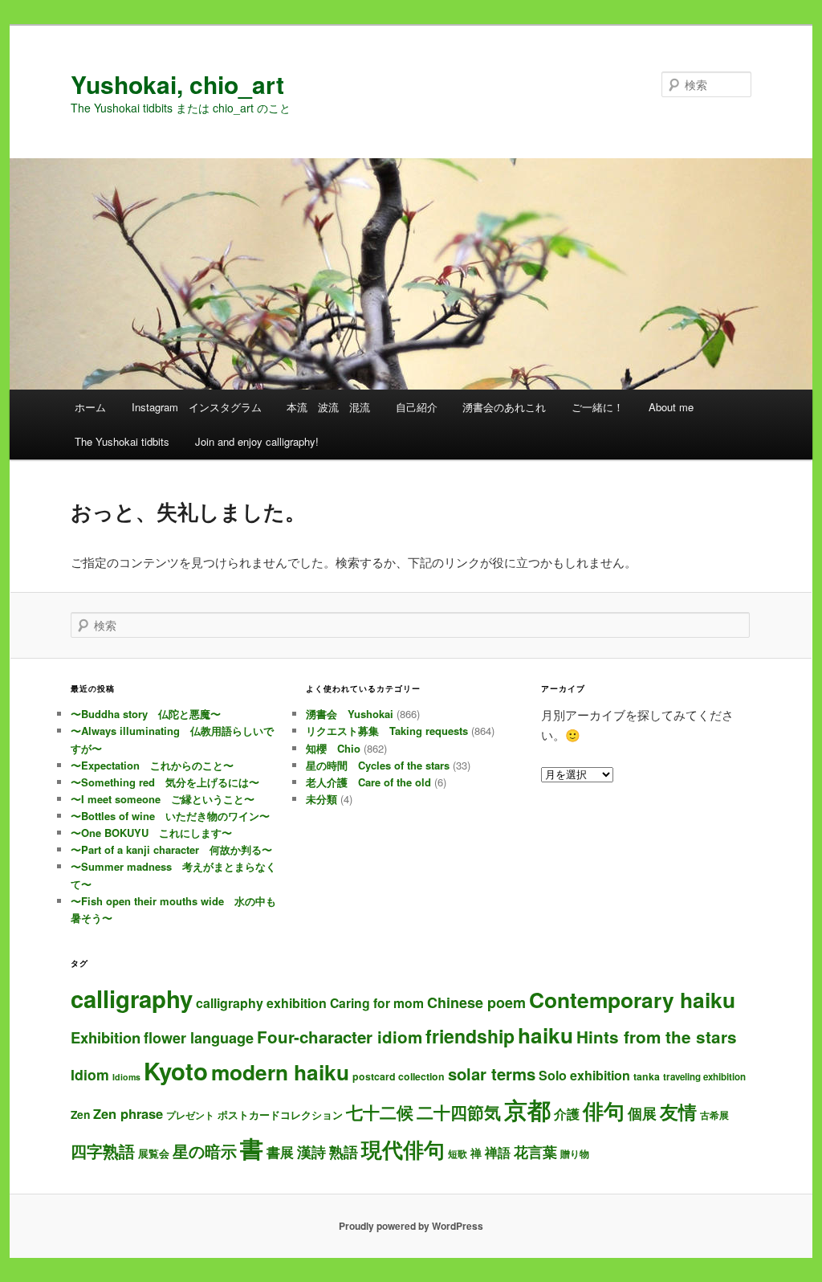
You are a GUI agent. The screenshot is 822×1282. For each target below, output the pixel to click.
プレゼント (190, 1115)
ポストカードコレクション (280, 1114)
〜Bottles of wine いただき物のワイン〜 (170, 815)
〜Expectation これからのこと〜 (152, 765)
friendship (470, 1036)
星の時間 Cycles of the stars (378, 765)
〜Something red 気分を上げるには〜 (165, 782)
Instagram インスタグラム (197, 406)
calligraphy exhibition (261, 1003)
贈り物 (574, 1153)
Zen (80, 1114)
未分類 (321, 798)
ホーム (90, 406)
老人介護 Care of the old (368, 782)
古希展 (714, 1115)
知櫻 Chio (333, 748)
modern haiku (280, 1071)
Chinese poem (476, 1002)
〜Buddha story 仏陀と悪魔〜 (146, 713)
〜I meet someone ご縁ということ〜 (162, 798)
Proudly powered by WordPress (411, 1226)
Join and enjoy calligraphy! (257, 441)
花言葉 (535, 1151)
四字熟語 (103, 1150)
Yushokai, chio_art (177, 84)
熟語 (343, 1151)
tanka (646, 1076)
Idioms (126, 1077)
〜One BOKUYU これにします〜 (151, 832)
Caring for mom (377, 1003)
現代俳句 (403, 1148)
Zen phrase (128, 1113)
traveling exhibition (704, 1077)
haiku (545, 1035)
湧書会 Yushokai (349, 713)
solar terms (491, 1073)
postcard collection (398, 1076)
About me (671, 406)
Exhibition (105, 1037)
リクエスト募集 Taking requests (387, 730)
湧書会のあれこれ (504, 406)
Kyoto (176, 1071)
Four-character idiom (339, 1036)
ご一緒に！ (598, 406)
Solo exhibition (584, 1075)
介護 (567, 1113)
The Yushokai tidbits (122, 441)
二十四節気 (459, 1112)
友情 (678, 1111)
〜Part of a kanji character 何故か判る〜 (171, 849)
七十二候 (379, 1112)
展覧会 (153, 1153)
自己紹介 (416, 406)
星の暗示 (205, 1150)
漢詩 (311, 1151)
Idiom (90, 1074)
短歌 (457, 1153)
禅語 (498, 1152)
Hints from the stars (656, 1036)
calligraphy (132, 998)
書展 (280, 1152)
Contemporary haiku (632, 999)
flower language (199, 1037)
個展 (642, 1113)
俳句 (604, 1110)
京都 (527, 1109)
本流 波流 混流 (328, 406)
